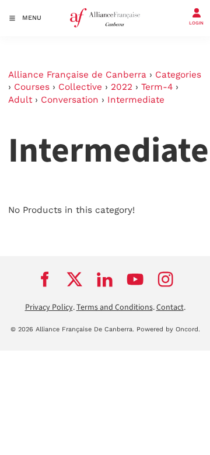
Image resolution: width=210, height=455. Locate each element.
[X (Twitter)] (74, 278)
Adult (20, 99)
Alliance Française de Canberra (77, 74)
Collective (80, 87)
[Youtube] (135, 278)
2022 (121, 87)
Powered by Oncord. (168, 329)
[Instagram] (165, 278)
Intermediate (135, 99)
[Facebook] (44, 278)
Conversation (70, 99)
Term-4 (157, 87)
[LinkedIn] (105, 278)
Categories (178, 74)
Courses (32, 87)
